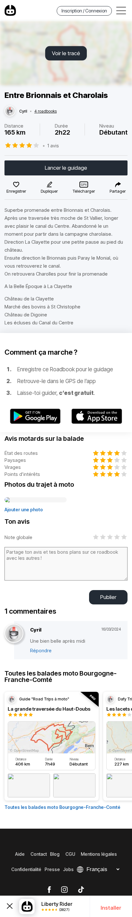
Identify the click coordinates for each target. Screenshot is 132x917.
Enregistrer (16, 191)
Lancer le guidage (66, 168)
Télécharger (84, 191)
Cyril (23, 111)
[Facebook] (49, 890)
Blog (55, 854)
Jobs (68, 869)
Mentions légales (99, 854)
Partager (118, 191)
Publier (108, 597)
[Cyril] (9, 111)
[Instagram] (64, 890)
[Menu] (121, 10)
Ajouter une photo (23, 509)
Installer (111, 908)
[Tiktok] (81, 890)
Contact (38, 854)
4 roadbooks (45, 111)
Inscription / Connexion (84, 10)
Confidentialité (26, 869)
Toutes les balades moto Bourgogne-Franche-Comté (62, 807)
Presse (52, 869)
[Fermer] (9, 906)
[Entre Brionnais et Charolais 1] (35, 500)
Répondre (41, 650)
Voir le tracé (66, 53)
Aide (20, 854)
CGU (70, 854)
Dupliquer (49, 191)
